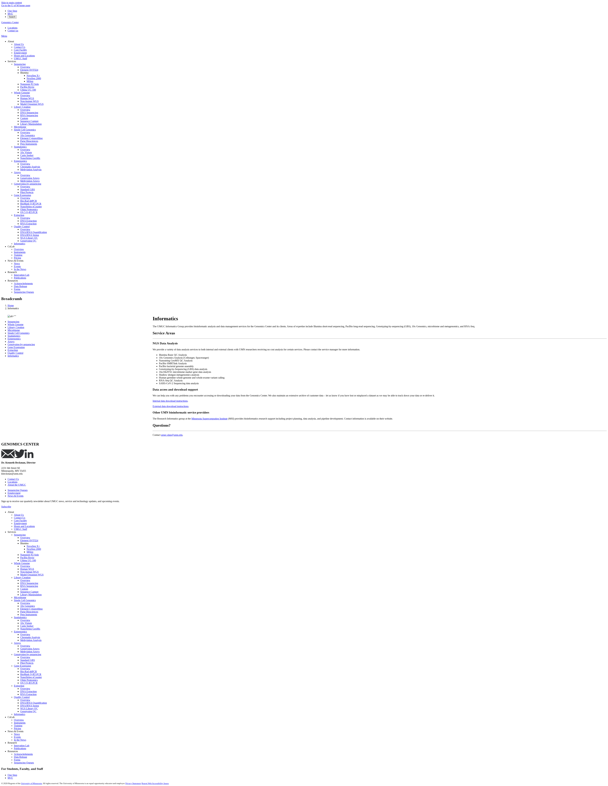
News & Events (15, 496)
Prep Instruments (28, 614)
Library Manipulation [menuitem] (31, 124)
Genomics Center (10, 22)
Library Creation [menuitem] (22, 107)
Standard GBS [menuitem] (27, 189)
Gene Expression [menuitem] (22, 195)
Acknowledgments (23, 754)
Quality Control (15, 353)
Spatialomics (14, 336)
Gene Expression (16, 347)
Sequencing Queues (18, 490)
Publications (20, 748)
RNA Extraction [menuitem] (28, 223)
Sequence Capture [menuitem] (29, 121)
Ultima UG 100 (28, 560)
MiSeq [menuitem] (30, 81)
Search (12, 17)
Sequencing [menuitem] (20, 64)
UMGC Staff (20, 529)
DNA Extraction (28, 691)
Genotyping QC (28, 711)
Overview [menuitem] (25, 67)
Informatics (13, 355)
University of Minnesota (31, 783)
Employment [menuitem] (20, 52)
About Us (19, 515)
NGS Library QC (29, 708)
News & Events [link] (15, 260)
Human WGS (27, 569)
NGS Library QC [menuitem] (29, 238)
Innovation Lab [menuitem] (21, 275)
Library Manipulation (31, 594)
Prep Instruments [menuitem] (28, 144)
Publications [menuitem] (20, 277)
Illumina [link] (24, 72)
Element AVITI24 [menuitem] (29, 70)
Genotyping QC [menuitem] (28, 240)
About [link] (11, 41)
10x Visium (26, 623)
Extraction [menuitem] (19, 215)
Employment (14, 493)
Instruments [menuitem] (19, 252)
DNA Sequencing (29, 583)
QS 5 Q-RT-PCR (29, 683)
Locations (12, 27)
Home (11, 305)
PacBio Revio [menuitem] (27, 87)
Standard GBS (27, 660)
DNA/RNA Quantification (33, 702)
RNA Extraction (28, 694)
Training (18, 725)
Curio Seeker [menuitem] (26, 155)
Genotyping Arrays (29, 648)
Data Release (20, 757)
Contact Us (13, 479)
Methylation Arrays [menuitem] (30, 181)
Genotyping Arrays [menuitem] (29, 178)
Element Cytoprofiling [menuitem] (31, 138)
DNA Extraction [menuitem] (28, 220)
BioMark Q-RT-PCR (30, 674)
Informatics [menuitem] (19, 243)
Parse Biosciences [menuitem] (29, 141)
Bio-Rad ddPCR (28, 671)
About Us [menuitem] (19, 44)
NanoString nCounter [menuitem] (31, 206)
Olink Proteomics (29, 680)
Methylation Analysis (30, 640)
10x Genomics (27, 606)
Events (17, 737)
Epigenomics (14, 338)
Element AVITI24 (29, 540)
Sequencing (13, 321)
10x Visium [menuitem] (26, 152)
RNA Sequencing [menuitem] (29, 115)
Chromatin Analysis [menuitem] (30, 166)
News (17, 734)
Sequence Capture (29, 591)
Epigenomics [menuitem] (20, 161)
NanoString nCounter (31, 677)
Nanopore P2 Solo (29, 554)
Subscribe (6, 506)
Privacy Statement (133, 783)
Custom (24, 589)
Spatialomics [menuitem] (20, 146)
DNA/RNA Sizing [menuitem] (29, 235)
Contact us (13, 30)
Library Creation (16, 327)
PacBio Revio (27, 557)
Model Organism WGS (32, 574)
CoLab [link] (11, 246)
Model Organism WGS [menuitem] (32, 104)
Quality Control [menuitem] (22, 226)
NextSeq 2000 (34, 549)
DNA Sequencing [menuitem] (29, 112)
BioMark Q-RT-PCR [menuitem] (30, 203)
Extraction (13, 350)
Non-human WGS (29, 571)
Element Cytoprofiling (31, 609)
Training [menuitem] (18, 255)
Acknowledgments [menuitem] (23, 283)
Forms (17, 759)
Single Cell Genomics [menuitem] (25, 129)
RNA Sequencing (29, 586)
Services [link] (12, 61)
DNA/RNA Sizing (29, 705)
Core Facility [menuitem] (20, 50)
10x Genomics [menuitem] (27, 135)
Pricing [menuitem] (17, 258)
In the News (20, 740)
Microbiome (14, 330)
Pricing (17, 728)
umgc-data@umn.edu (172, 435)
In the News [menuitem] (20, 269)
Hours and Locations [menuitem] (24, 55)
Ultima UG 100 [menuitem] (28, 89)
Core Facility (20, 520)
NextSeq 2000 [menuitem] (34, 78)
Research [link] (12, 272)
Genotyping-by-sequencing (21, 344)
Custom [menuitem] (24, 118)
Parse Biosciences (29, 611)
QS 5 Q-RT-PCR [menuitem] (29, 212)
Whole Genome (15, 324)
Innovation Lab (21, 745)
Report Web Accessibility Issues (155, 783)
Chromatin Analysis (30, 637)
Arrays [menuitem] (17, 172)
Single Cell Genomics (18, 333)
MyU (10, 13)
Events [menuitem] (17, 266)
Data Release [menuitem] (20, 286)
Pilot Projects (26, 663)
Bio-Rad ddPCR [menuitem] (28, 201)
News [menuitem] (17, 263)
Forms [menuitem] (17, 289)
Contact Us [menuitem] (19, 47)
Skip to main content (11, 2)
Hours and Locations (24, 526)
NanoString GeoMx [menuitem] (30, 158)
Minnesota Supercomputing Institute (209, 418)
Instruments (19, 722)
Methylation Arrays (30, 651)
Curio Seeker (26, 626)
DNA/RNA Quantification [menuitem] (33, 232)
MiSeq (30, 552)
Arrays (11, 341)
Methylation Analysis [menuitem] (30, 169)
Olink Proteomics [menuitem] (29, 209)
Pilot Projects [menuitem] (26, 192)
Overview (25, 537)
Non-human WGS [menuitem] (29, 101)
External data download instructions (170, 406)
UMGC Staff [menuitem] (20, 58)
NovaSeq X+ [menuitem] (33, 75)
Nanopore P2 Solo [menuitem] (29, 84)
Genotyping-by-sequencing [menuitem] (27, 183)
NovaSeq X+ (33, 546)
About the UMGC (17, 484)
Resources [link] (13, 280)
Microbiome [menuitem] (20, 126)
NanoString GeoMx (30, 628)
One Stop (12, 10)
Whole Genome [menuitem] (22, 92)
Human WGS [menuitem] (27, 98)
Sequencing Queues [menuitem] (24, 292)
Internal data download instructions (170, 401)
